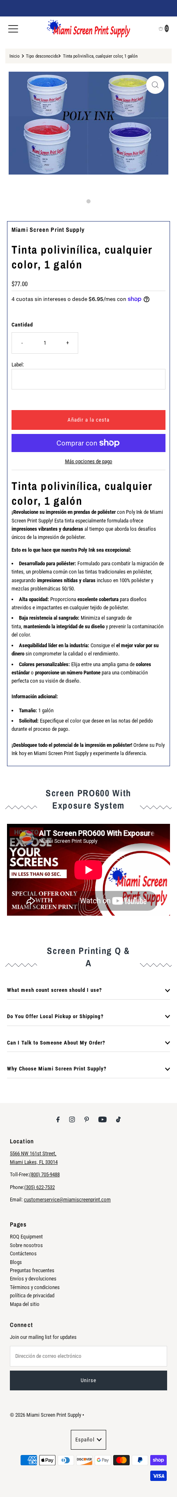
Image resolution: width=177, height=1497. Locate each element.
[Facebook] (58, 1119)
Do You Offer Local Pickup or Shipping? (55, 1016)
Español (85, 1439)
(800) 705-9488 (44, 1174)
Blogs (16, 1262)
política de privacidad (32, 1295)
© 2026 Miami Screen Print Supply (45, 1415)
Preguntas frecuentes (32, 1270)
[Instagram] (72, 1119)
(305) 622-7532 (39, 1187)
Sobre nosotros (26, 1245)
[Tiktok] (118, 1119)
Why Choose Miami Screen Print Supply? (57, 1069)
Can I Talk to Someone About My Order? (56, 1043)
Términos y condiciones (35, 1287)
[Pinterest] (86, 1119)
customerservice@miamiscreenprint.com (67, 1199)
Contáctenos (23, 1253)
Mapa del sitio (25, 1304)
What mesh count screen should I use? (54, 990)
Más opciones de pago (88, 461)
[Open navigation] (13, 28)
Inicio (14, 56)
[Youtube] (102, 1119)
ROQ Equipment (26, 1237)
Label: (18, 364)
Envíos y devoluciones (33, 1278)
